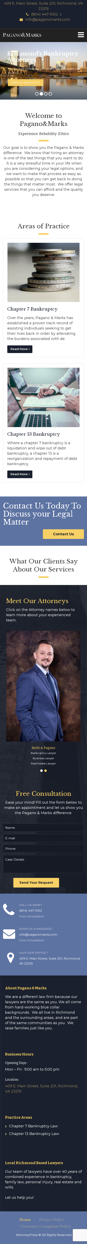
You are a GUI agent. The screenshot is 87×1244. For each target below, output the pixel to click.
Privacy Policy (51, 1220)
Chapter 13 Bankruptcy (33, 434)
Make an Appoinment (25, 82)
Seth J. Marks (43, 748)
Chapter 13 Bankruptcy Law (34, 1134)
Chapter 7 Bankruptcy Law (33, 1126)
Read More (19, 349)
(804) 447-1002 (44, 14)
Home (25, 1220)
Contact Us (63, 534)
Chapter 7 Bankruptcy (32, 309)
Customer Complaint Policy (45, 1226)
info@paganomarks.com (47, 19)
